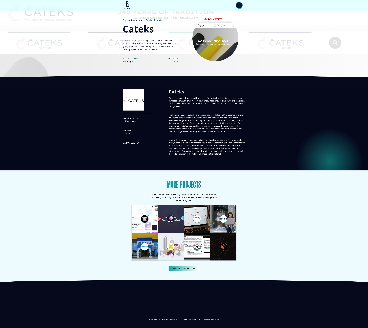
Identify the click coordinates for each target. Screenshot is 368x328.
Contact (190, 302)
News (167, 302)
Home (167, 294)
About (167, 298)
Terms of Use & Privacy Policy (192, 319)
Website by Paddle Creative (212, 319)
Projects (190, 294)
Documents (192, 298)
